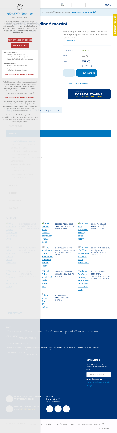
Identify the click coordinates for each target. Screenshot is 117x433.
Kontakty (78, 4)
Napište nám (46, 424)
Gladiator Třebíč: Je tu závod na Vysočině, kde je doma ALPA (100, 251)
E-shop (40, 12)
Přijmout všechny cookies (20, 40)
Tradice (13, 185)
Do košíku (89, 73)
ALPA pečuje (16, 126)
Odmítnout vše (20, 46)
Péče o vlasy (79, 331)
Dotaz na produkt (47, 110)
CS (66, 5)
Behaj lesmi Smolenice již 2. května (62, 298)
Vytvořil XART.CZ (103, 428)
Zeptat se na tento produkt (78, 84)
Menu (108, 5)
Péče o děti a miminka (53, 331)
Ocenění (13, 193)
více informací (69, 41)
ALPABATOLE (87, 424)
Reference (15, 200)
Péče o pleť (68, 331)
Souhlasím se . (98, 382)
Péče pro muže (92, 331)
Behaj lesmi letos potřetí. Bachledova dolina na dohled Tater (65, 251)
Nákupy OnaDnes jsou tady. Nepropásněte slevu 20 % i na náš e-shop (100, 275)
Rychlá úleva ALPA (61, 424)
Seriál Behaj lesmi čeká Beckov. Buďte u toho (64, 274)
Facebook (49, 408)
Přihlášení (74, 4)
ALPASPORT (75, 424)
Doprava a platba (83, 347)
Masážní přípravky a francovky (57, 12)
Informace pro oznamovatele (62, 347)
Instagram (66, 408)
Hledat (82, 4)
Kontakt (13, 208)
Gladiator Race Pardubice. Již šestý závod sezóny (100, 226)
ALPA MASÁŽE (99, 424)
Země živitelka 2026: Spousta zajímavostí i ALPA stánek (64, 226)
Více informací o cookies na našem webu (20, 74)
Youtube (58, 408)
